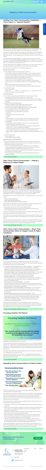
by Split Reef (40, 466)
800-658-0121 (35, 2)
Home (35, 448)
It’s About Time (7, 266)
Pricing (25, 450)
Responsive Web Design (34, 466)
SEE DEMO (38, 438)
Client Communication (12, 156)
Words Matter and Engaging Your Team (11, 297)
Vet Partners (18, 193)
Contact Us (41, 448)
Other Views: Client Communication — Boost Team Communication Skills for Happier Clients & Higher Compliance (22, 231)
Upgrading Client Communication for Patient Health (22, 363)
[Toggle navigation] (41, 2)
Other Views (19, 225)
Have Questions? (28, 1)
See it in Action (26, 448)
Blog (25, 451)
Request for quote (44, 29)
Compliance (19, 309)
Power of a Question (28, 266)
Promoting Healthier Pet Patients (15, 313)
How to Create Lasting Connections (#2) (12, 200)
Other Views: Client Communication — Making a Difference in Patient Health (21, 162)
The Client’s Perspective (15, 266)
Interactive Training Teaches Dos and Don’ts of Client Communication (17, 293)
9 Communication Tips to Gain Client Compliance (13, 282)
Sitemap (21, 466)
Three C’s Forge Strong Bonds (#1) (11, 199)
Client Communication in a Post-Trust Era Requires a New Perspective (17, 287)
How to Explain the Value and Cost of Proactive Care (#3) (15, 201)
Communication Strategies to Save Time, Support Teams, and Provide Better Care (20, 272)
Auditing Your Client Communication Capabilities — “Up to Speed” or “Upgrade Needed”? (22, 21)
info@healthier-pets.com (19, 460)
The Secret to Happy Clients (9, 276)
